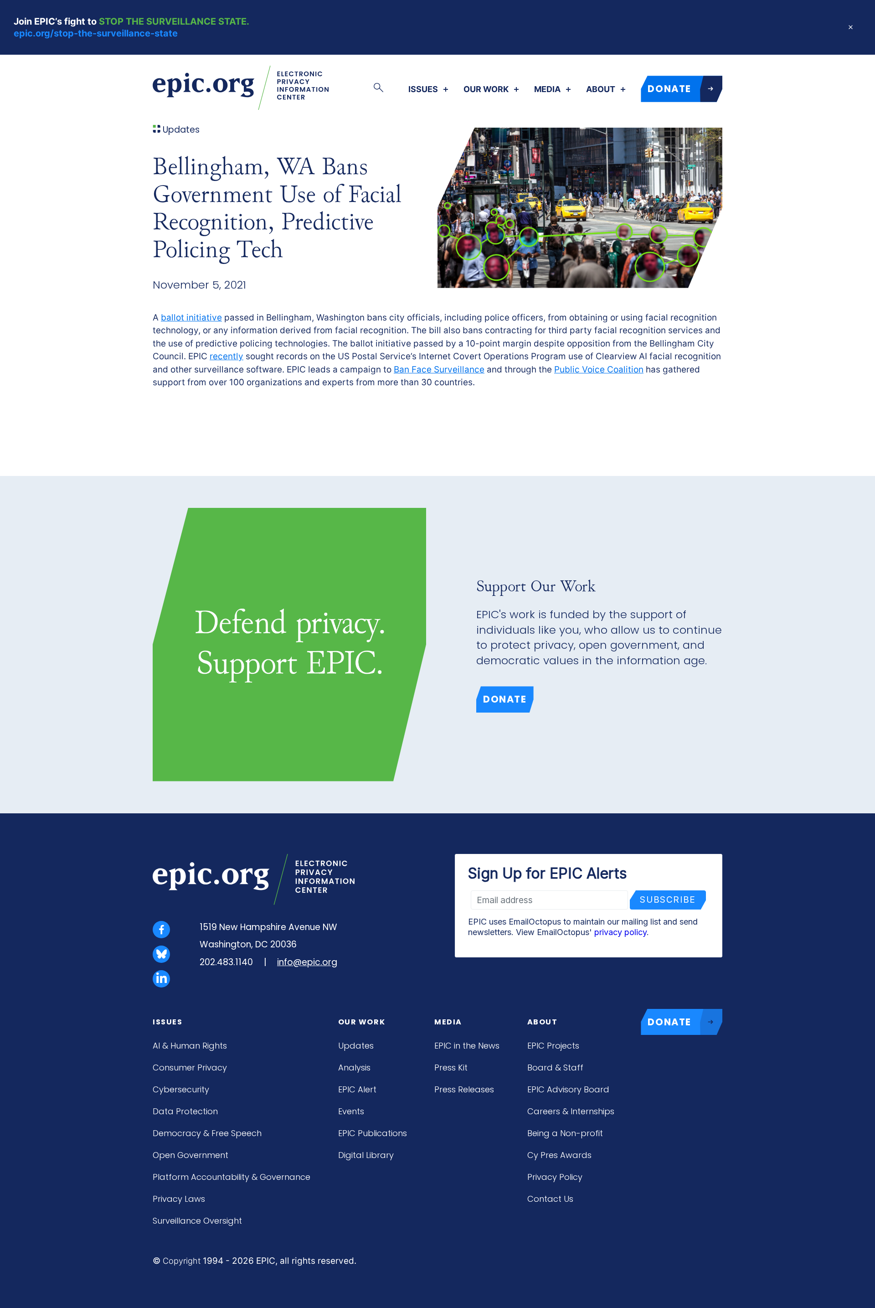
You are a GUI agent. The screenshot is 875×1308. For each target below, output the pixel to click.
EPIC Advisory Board (568, 1089)
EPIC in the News (466, 1045)
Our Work (486, 89)
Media (547, 89)
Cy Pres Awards (559, 1155)
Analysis (354, 1067)
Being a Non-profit (565, 1133)
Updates (356, 1045)
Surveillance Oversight (197, 1220)
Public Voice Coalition (598, 369)
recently (226, 356)
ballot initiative (191, 317)
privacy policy (620, 932)
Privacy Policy (554, 1177)
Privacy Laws (179, 1199)
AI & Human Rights (190, 1045)
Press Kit (451, 1067)
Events (351, 1111)
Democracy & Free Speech (207, 1133)
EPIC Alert (357, 1089)
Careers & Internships (570, 1111)
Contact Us (550, 1199)
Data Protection (185, 1111)
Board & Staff (555, 1067)
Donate (505, 699)
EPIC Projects (553, 1045)
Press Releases (464, 1089)
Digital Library (366, 1155)
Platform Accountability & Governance (231, 1177)
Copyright (182, 1261)
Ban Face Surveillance (439, 369)
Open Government (190, 1155)
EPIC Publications (372, 1133)
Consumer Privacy (190, 1067)
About (600, 89)
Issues (423, 89)
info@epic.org (307, 962)
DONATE (669, 88)
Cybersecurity (181, 1089)
